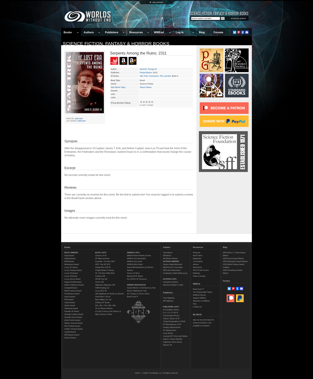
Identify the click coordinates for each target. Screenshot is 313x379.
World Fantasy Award (72, 291)
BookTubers (198, 255)
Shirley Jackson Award (73, 323)
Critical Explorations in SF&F (174, 321)
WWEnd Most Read (134, 264)
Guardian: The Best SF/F (105, 261)
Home (137, 373)
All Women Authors (170, 258)
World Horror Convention (173, 267)
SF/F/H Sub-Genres (201, 270)
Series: (116, 76)
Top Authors (167, 253)
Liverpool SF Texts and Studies (175, 336)
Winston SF (167, 345)
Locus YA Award (70, 276)
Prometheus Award (71, 294)
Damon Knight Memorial (172, 264)
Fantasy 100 (100, 276)
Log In (180, 32)
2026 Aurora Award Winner (233, 258)
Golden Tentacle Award (73, 329)
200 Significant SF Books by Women (109, 294)
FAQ (194, 304)
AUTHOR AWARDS (171, 261)
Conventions (198, 261)
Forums (218, 32)
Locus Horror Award (72, 279)
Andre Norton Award (72, 320)
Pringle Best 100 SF (103, 267)
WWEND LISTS (133, 253)
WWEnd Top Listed (134, 261)
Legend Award (70, 332)
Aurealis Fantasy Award (73, 314)
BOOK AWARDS (71, 253)
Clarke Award (69, 302)
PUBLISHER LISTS (171, 307)
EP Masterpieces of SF (172, 324)
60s (101, 305)
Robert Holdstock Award (74, 285)
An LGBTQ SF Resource (137, 279)
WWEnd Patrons (199, 295)
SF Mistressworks (102, 258)
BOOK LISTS (100, 253)
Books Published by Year (137, 291)
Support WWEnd (199, 298)
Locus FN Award (71, 273)
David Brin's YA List (102, 297)
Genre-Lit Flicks (133, 273)
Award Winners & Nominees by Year (141, 288)
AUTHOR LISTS (169, 279)
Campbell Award (70, 288)
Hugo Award (69, 255)
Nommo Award (70, 338)
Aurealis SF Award (71, 311)
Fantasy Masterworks (171, 327)
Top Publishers (169, 298)
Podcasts (196, 253)
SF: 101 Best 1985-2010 (104, 273)
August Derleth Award (73, 282)
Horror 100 (99, 282)
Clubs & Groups (199, 276)
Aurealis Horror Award (73, 317)
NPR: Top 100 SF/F (103, 264)
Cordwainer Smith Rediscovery (175, 273)
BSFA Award (69, 261)
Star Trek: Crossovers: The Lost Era (155, 76)
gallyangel (79, 118)
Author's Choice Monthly (172, 339)
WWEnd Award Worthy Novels (139, 255)
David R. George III (148, 69)
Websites (196, 273)
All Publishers (168, 301)
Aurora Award (69, 297)
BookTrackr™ (132, 297)
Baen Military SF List (103, 300)
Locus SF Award (70, 267)
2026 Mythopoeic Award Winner (235, 261)
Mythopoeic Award (71, 264)
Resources (136, 32)
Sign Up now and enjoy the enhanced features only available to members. (203, 323)
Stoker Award (69, 305)
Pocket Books (146, 72)
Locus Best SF (101, 291)
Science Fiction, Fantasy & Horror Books (116, 43)
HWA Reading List (102, 288)
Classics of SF (101, 255)
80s (109, 305)
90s (114, 305)
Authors (89, 32)
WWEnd (159, 32)
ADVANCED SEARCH (238, 18)
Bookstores (197, 267)
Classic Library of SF (171, 318)
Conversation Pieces (171, 316)
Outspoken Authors (170, 282)
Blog (202, 32)
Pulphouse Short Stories (172, 342)
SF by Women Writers (104, 308)
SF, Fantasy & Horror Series (138, 294)
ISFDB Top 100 (101, 279)
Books (68, 32)
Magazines (197, 258)
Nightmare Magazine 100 (105, 285)
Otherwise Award (71, 308)
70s (105, 305)
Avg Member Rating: (122, 103)
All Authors (167, 255)
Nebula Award (69, 258)
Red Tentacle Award (72, 326)
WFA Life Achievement (171, 270)
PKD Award (68, 300)
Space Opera (145, 87)
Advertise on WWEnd (201, 301)
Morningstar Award (71, 335)
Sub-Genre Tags (118, 87)
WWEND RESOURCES (136, 285)
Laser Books (168, 333)
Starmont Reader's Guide (173, 285)
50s (96, 305)
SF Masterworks (169, 330)
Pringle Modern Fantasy (104, 270)
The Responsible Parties (202, 292)
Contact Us (197, 307)
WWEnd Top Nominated (136, 258)
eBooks (196, 264)
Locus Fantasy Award (73, 270)
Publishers (111, 32)
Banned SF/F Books (135, 276)
